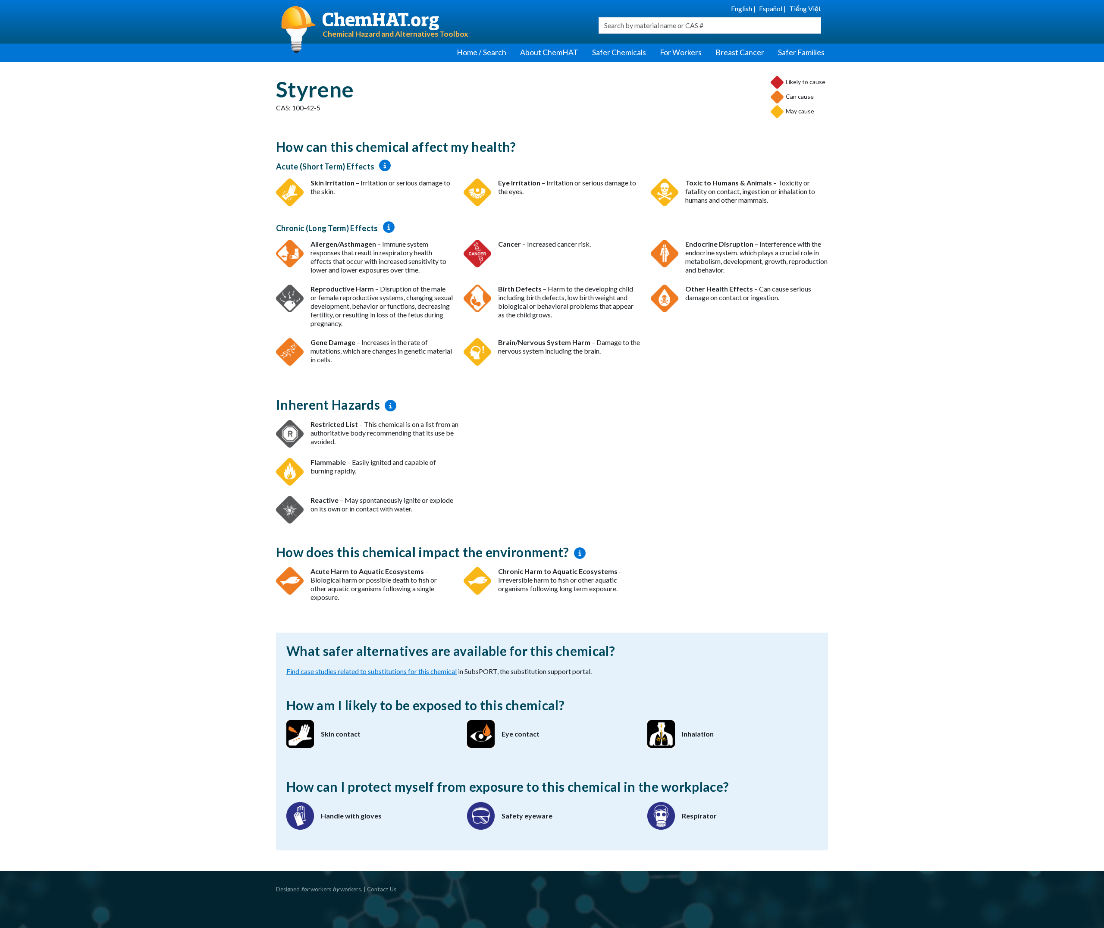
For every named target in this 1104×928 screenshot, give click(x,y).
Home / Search (481, 52)
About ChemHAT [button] (549, 52)
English (741, 8)
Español (770, 8)
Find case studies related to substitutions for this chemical (371, 671)
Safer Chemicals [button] (619, 52)
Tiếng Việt (805, 8)
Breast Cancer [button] (739, 52)
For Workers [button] (681, 52)
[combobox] (710, 25)
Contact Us (381, 889)
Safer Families (801, 52)
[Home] (452, 21)
